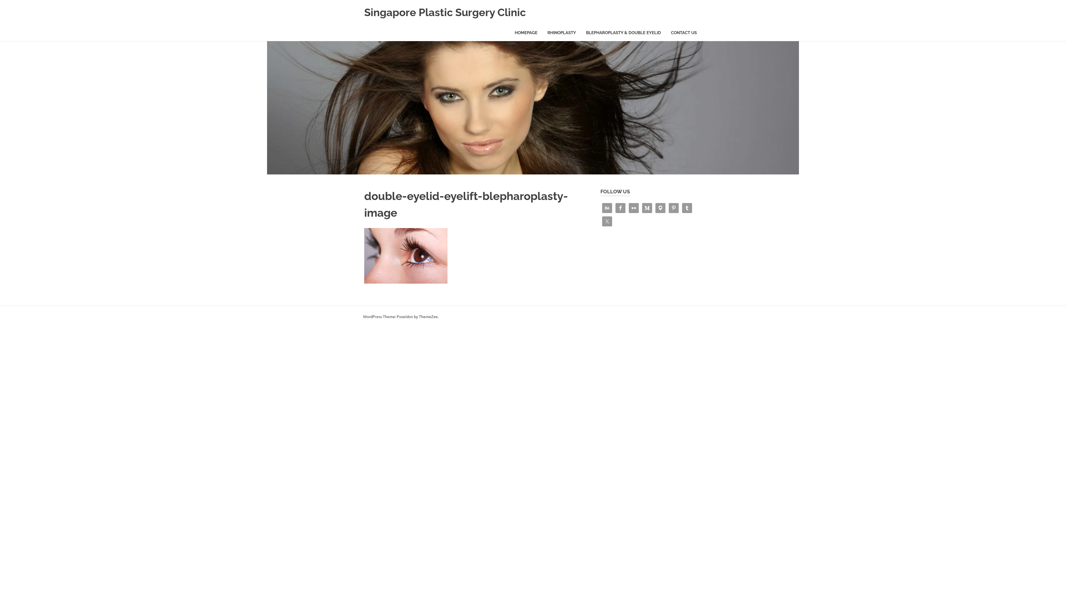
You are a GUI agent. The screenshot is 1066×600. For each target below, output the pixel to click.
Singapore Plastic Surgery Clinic (445, 12)
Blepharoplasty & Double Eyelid (623, 32)
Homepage (526, 32)
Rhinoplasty (561, 32)
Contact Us (684, 32)
